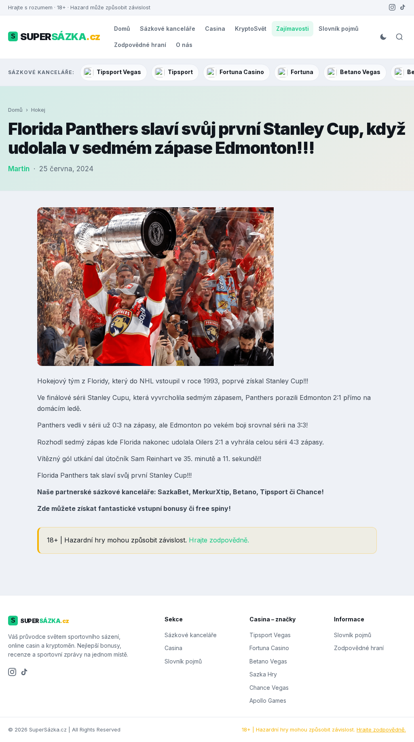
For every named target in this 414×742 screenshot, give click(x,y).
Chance (308, 492)
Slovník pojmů (339, 28)
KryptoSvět (250, 28)
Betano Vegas (360, 71)
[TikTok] (402, 7)
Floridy (97, 381)
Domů (122, 28)
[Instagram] (392, 7)
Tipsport (180, 71)
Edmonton (315, 397)
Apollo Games (267, 700)
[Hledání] (399, 36)
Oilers (204, 442)
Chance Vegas (269, 687)
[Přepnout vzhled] (383, 36)
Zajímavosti (292, 28)
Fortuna (302, 71)
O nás (184, 44)
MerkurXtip (210, 492)
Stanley (277, 381)
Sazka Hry (263, 674)
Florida (131, 442)
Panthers (259, 397)
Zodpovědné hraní (140, 44)
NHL (146, 381)
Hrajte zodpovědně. (219, 540)
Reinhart (159, 459)
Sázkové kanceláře (167, 28)
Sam (137, 459)
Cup (297, 381)
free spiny (212, 508)
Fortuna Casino (242, 71)
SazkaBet (173, 492)
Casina (215, 28)
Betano (244, 492)
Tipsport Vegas (119, 71)
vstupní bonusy (162, 508)
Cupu (120, 397)
